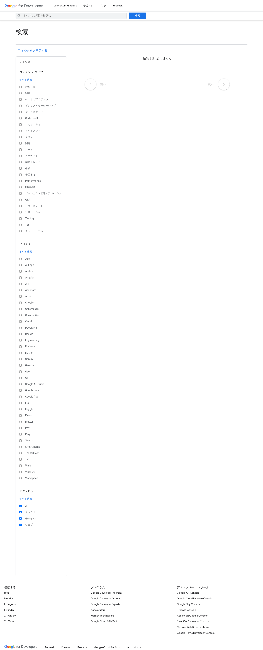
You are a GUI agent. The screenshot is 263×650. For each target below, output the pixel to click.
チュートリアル (34, 231)
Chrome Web (32, 315)
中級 (27, 168)
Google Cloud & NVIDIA (104, 621)
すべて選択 (25, 79)
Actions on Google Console (192, 615)
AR (27, 283)
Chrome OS (32, 308)
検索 (137, 16)
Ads (27, 258)
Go (26, 377)
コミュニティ (32, 124)
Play (27, 434)
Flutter (29, 352)
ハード (29, 149)
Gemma (30, 365)
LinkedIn (9, 610)
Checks (29, 302)
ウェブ (29, 524)
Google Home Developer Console (196, 632)
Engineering (32, 340)
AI (26, 505)
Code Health (32, 118)
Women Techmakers (102, 615)
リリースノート (34, 205)
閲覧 (27, 143)
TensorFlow (32, 453)
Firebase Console (186, 610)
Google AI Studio (34, 384)
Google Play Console (188, 604)
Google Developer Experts (105, 604)
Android (29, 271)
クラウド (30, 512)
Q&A (28, 199)
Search (29, 440)
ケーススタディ (34, 111)
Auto (28, 296)
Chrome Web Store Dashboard (194, 627)
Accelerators (98, 610)
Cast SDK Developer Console (193, 621)
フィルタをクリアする (32, 50)
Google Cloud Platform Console (194, 598)
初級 (27, 93)
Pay (27, 428)
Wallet (28, 465)
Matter (29, 421)
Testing (29, 218)
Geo (27, 371)
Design (29, 334)
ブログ (102, 5)
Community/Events (65, 5)
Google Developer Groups (105, 598)
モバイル (30, 518)
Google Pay (31, 396)
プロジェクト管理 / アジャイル (42, 193)
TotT (28, 224)
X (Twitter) (10, 615)
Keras (28, 415)
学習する (88, 5)
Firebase (30, 346)
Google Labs (32, 390)
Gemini (29, 359)
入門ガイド (31, 155)
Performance (33, 180)
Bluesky (8, 598)
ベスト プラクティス (37, 99)
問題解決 (30, 187)
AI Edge (29, 265)
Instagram (10, 604)
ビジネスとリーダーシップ (40, 105)
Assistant (30, 290)
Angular (29, 277)
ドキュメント (32, 130)
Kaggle (29, 409)
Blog (6, 592)
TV (26, 459)
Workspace (31, 478)
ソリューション (34, 212)
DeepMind (31, 327)
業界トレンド (32, 162)
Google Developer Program (106, 592)
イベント (30, 137)
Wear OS (30, 471)
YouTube (118, 5)
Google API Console (188, 592)
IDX (27, 402)
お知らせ (30, 86)
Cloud (28, 321)
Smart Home (32, 446)
